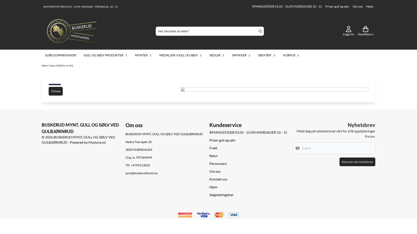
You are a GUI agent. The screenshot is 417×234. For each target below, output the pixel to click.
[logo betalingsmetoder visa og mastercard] (208, 215)
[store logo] (71, 31)
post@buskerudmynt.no (142, 173)
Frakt (213, 148)
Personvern (218, 163)
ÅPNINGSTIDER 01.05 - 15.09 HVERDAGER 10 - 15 (287, 6)
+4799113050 (140, 165)
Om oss (358, 6)
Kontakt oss (218, 179)
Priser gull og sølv (337, 6)
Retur (213, 156)
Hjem (370, 6)
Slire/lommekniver (60, 55)
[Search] (260, 31)
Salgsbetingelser (221, 195)
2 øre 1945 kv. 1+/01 (61, 65)
